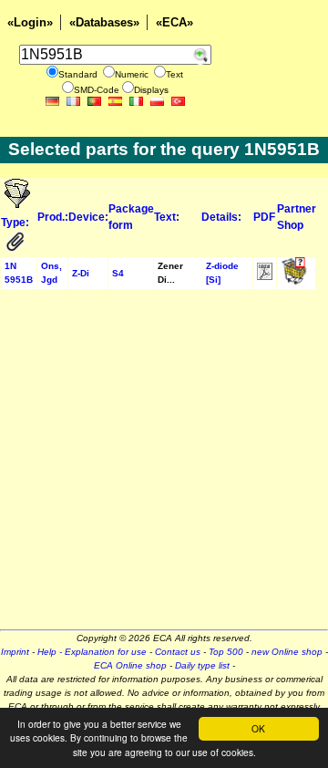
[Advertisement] (164, 465)
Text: (166, 217)
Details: (221, 217)
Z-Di (80, 273)
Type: (16, 222)
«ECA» (174, 22)
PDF (264, 217)
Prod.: (52, 217)
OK (258, 728)
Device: (88, 217)
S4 (118, 273)
